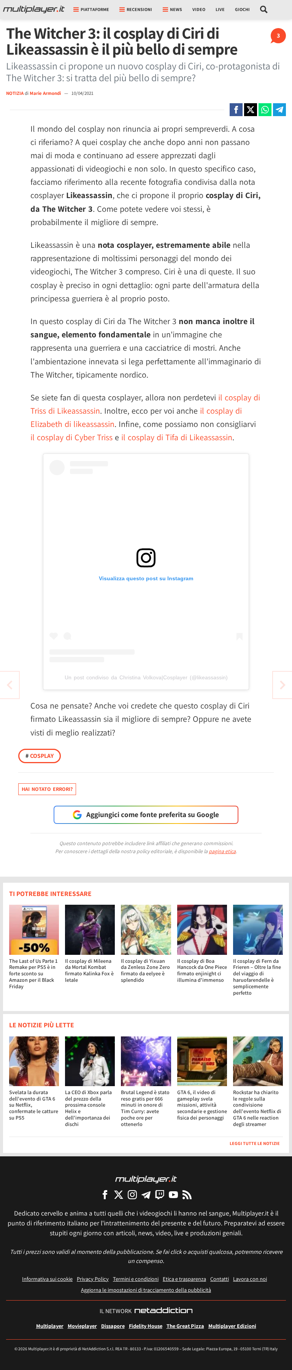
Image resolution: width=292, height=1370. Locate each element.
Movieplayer (82, 1325)
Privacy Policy (93, 1278)
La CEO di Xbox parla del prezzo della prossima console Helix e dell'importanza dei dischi (88, 1108)
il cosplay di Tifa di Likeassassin (176, 437)
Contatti (219, 1278)
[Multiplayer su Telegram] (146, 1194)
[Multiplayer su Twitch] (159, 1194)
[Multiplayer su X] (118, 1194)
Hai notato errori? (47, 789)
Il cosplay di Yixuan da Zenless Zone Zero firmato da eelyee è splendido (145, 970)
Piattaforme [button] (95, 9)
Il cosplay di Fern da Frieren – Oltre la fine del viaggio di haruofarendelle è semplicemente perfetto (257, 976)
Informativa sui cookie (47, 1278)
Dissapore (113, 1325)
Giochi (242, 9)
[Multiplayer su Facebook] (105, 1194)
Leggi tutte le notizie (255, 1143)
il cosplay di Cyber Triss (71, 437)
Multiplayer (49, 1325)
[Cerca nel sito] (264, 9)
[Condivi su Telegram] (279, 109)
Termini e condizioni (136, 1278)
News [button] (176, 9)
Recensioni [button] (139, 9)
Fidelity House (145, 1325)
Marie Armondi (46, 93)
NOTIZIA (15, 93)
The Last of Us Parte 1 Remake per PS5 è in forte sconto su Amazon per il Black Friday (33, 973)
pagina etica (222, 851)
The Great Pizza (185, 1325)
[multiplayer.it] (146, 1179)
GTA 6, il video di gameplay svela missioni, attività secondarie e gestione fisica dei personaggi (202, 1105)
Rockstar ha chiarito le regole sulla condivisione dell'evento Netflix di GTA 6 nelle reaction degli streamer (257, 1108)
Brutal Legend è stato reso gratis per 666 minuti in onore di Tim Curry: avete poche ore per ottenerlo (145, 1108)
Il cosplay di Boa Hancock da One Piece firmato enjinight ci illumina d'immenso (202, 970)
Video (198, 9)
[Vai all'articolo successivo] (9, 685)
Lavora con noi (250, 1278)
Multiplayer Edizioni (232, 1325)
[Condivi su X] (250, 109)
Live (220, 9)
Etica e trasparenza (184, 1278)
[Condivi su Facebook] (236, 109)
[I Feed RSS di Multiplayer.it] (187, 1194)
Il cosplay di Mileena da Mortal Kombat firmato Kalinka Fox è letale (89, 970)
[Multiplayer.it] (34, 9)
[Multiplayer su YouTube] (173, 1194)
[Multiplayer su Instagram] (132, 1194)
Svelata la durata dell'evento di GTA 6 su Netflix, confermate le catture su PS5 (33, 1105)
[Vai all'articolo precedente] (282, 685)
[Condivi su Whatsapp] (265, 109)
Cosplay (39, 756)
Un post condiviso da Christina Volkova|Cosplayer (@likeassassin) (146, 677)
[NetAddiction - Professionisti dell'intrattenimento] (163, 1311)
